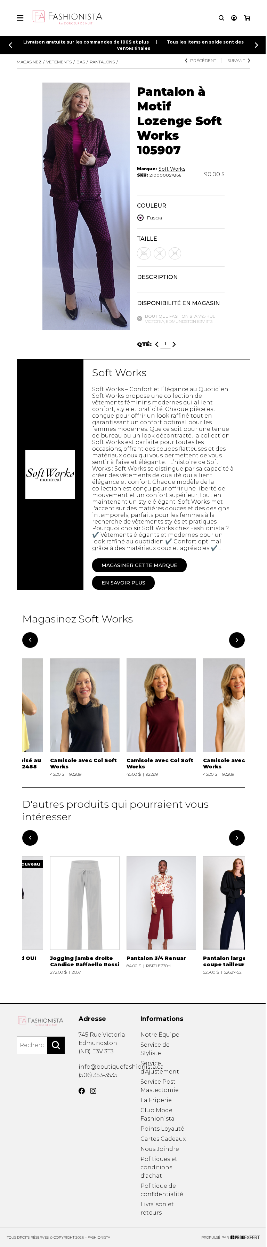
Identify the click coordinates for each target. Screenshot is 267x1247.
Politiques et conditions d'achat (158, 1167)
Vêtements (59, 61)
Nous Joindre (159, 1149)
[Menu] (20, 18)
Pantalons (102, 61)
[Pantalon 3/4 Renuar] (161, 915)
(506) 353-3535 (98, 1075)
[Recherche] (221, 18)
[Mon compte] (234, 18)
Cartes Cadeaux (163, 1139)
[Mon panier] (247, 18)
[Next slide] (256, 45)
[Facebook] (82, 1091)
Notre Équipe (159, 1034)
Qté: (144, 344)
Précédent (203, 60)
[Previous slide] (10, 45)
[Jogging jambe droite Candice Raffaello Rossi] (85, 915)
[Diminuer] (157, 344)
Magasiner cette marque (139, 565)
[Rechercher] (56, 1045)
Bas (80, 61)
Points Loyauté (162, 1128)
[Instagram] (93, 1091)
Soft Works (172, 169)
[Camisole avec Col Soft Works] (85, 717)
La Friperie (156, 1100)
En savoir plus (123, 583)
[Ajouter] (174, 344)
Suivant (236, 60)
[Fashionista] (41, 1021)
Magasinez (29, 61)
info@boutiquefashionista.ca (121, 1066)
